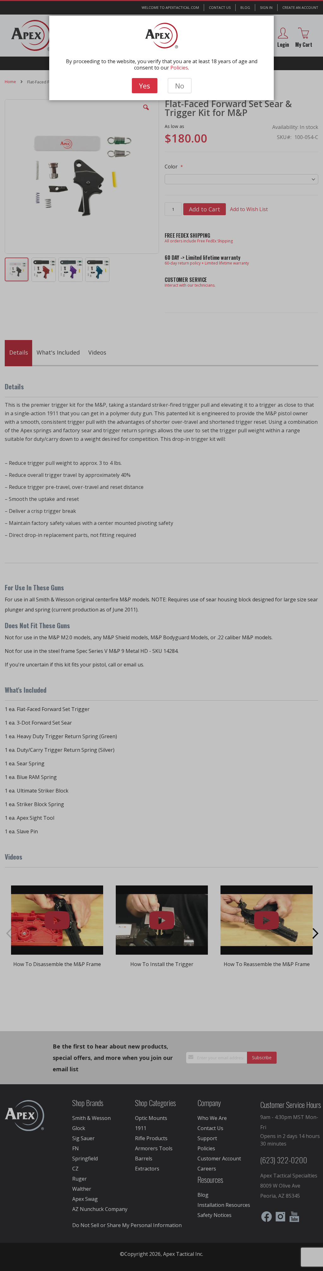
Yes (144, 85)
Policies (179, 67)
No (179, 85)
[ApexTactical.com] (161, 36)
